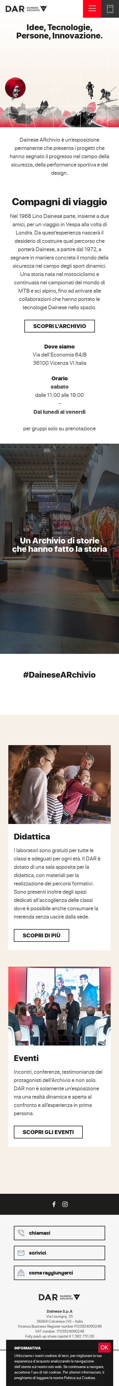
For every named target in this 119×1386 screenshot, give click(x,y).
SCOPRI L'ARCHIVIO (59, 326)
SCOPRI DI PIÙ (41, 935)
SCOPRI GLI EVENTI (48, 1132)
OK (104, 1347)
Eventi (26, 1058)
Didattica (32, 836)
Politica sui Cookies (79, 1377)
